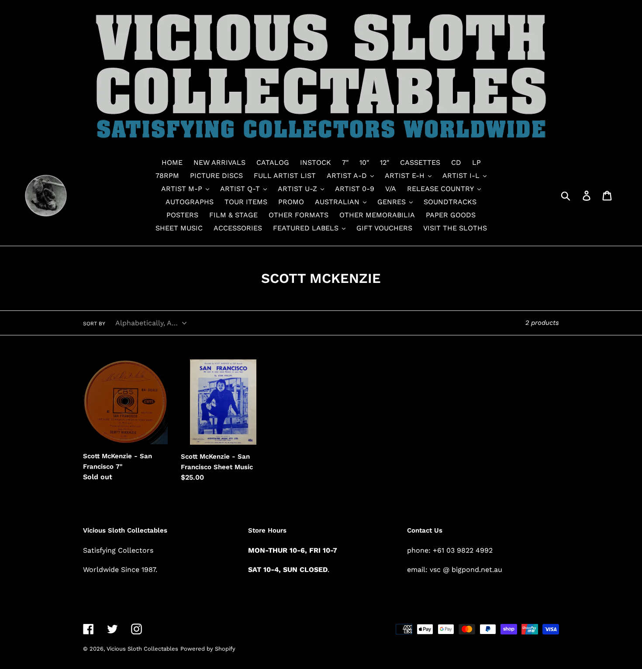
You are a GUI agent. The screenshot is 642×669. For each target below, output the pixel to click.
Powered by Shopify (207, 648)
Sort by (94, 324)
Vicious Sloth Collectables (142, 648)
